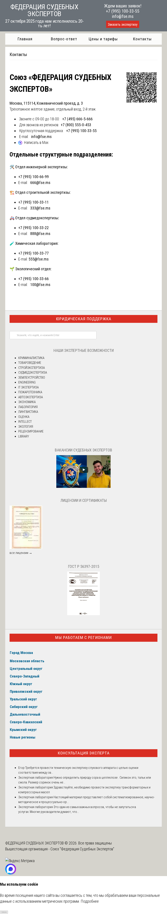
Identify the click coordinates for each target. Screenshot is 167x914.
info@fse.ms (123, 16)
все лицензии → (21, 553)
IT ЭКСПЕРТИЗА (28, 387)
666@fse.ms (40, 182)
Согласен (4, 912)
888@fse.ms (40, 233)
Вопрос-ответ (64, 38)
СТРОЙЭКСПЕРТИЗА (31, 368)
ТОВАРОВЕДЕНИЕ (29, 363)
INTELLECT (25, 422)
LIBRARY (23, 436)
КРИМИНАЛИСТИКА (31, 358)
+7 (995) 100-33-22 (33, 227)
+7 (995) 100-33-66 (33, 278)
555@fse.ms (38, 259)
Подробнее (90, 901)
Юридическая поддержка (83, 318)
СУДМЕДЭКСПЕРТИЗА (32, 372)
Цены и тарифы (103, 38)
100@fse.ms (40, 284)
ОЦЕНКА (23, 417)
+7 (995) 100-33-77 (33, 253)
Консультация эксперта (84, 753)
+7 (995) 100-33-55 (122, 11)
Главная (24, 38)
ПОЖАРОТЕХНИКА (30, 392)
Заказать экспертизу (122, 24)
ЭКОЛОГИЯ (25, 427)
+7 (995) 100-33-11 (33, 202)
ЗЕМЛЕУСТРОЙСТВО (31, 378)
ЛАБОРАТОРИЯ (28, 407)
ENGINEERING (27, 382)
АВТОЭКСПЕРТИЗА (30, 397)
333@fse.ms (40, 208)
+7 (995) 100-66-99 (33, 176)
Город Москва (21, 652)
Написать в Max (36, 142)
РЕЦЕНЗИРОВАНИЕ (30, 431)
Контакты (142, 38)
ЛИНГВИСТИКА (28, 412)
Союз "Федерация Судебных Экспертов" (82, 849)
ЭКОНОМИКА (27, 402)
